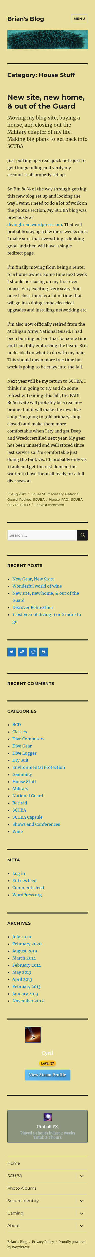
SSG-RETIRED (18, 505)
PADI (65, 499)
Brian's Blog (25, 18)
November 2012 (28, 1000)
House (54, 499)
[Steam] (22, 652)
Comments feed (28, 887)
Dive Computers (28, 738)
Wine (17, 831)
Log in (18, 873)
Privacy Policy (43, 1242)
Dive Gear (22, 746)
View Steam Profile (47, 1075)
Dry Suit (20, 760)
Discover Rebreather (32, 607)
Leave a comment (49, 505)
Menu (79, 19)
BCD (16, 724)
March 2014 (24, 958)
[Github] (43, 652)
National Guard (27, 795)
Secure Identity (23, 1200)
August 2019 (24, 950)
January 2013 (25, 993)
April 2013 (22, 979)
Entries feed (24, 880)
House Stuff (40, 494)
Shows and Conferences (36, 824)
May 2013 (21, 972)
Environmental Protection (38, 767)
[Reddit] (33, 652)
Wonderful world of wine (37, 586)
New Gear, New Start (33, 578)
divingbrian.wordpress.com (34, 224)
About (13, 1225)
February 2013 (26, 986)
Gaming (15, 1213)
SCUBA (39, 499)
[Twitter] (11, 652)
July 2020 (21, 936)
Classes (19, 731)
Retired (25, 499)
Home (13, 1163)
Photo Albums (21, 1188)
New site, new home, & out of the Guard (46, 101)
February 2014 (26, 965)
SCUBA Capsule (27, 817)
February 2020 (27, 943)
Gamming (22, 774)
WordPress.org (27, 894)
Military (57, 494)
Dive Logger (24, 753)
